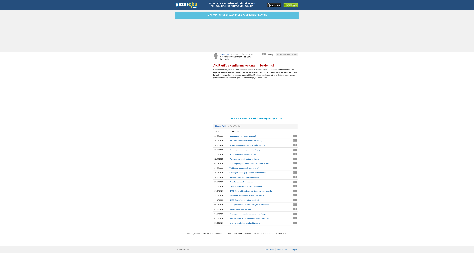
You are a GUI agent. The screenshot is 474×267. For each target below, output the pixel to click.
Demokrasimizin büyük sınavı (241, 182)
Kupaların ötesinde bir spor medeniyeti (245, 186)
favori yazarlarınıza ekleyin (287, 54)
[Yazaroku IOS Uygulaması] (274, 5)
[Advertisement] (164, 49)
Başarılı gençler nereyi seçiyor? (242, 136)
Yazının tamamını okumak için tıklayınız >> (255, 118)
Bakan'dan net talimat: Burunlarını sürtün (246, 196)
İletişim (294, 250)
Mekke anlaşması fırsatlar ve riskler (244, 159)
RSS (287, 250)
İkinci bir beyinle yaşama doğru (242, 154)
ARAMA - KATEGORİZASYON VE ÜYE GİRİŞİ (238, 15)
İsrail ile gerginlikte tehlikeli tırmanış (244, 223)
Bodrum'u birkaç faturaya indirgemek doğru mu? (249, 218)
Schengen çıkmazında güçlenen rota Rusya (247, 214)
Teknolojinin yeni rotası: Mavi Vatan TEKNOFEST (250, 164)
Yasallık (280, 250)
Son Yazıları (235, 126)
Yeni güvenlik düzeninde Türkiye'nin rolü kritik (249, 205)
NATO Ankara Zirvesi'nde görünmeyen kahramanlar (250, 191)
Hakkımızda (269, 250)
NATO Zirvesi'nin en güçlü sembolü (244, 200)
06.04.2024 (248, 54)
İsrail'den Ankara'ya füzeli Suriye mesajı (246, 141)
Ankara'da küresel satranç (240, 209)
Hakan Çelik (224, 54)
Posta (235, 54)
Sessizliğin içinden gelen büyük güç (244, 150)
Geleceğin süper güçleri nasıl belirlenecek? (247, 173)
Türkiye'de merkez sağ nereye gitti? (244, 168)
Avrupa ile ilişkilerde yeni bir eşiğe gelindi (247, 145)
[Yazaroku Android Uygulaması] (291, 5)
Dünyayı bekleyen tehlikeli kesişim (244, 177)
